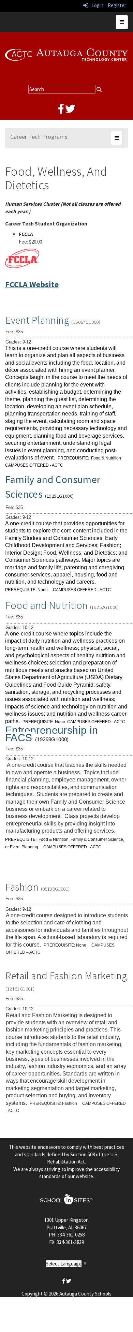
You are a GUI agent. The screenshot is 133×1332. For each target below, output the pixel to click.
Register (117, 5)
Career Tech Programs (39, 137)
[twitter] (70, 110)
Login (95, 5)
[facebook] (61, 110)
